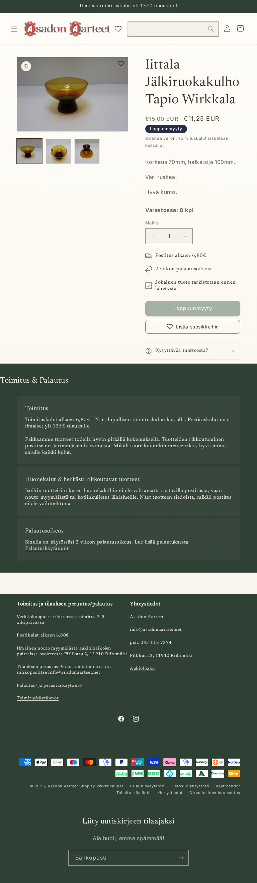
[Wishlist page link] (118, 28)
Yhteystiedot (170, 792)
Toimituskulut (192, 138)
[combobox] (172, 28)
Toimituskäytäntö (133, 792)
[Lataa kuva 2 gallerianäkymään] (58, 151)
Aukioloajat (142, 668)
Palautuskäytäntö (147, 786)
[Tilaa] (181, 858)
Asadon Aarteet (63, 786)
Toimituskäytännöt (38, 698)
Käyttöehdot (228, 786)
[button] (14, 28)
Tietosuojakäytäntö (190, 786)
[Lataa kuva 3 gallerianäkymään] (87, 151)
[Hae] (210, 28)
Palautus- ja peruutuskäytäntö (49, 685)
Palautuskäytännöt (47, 548)
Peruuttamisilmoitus (81, 667)
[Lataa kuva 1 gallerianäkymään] (29, 151)
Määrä (152, 222)
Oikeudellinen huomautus (214, 792)
